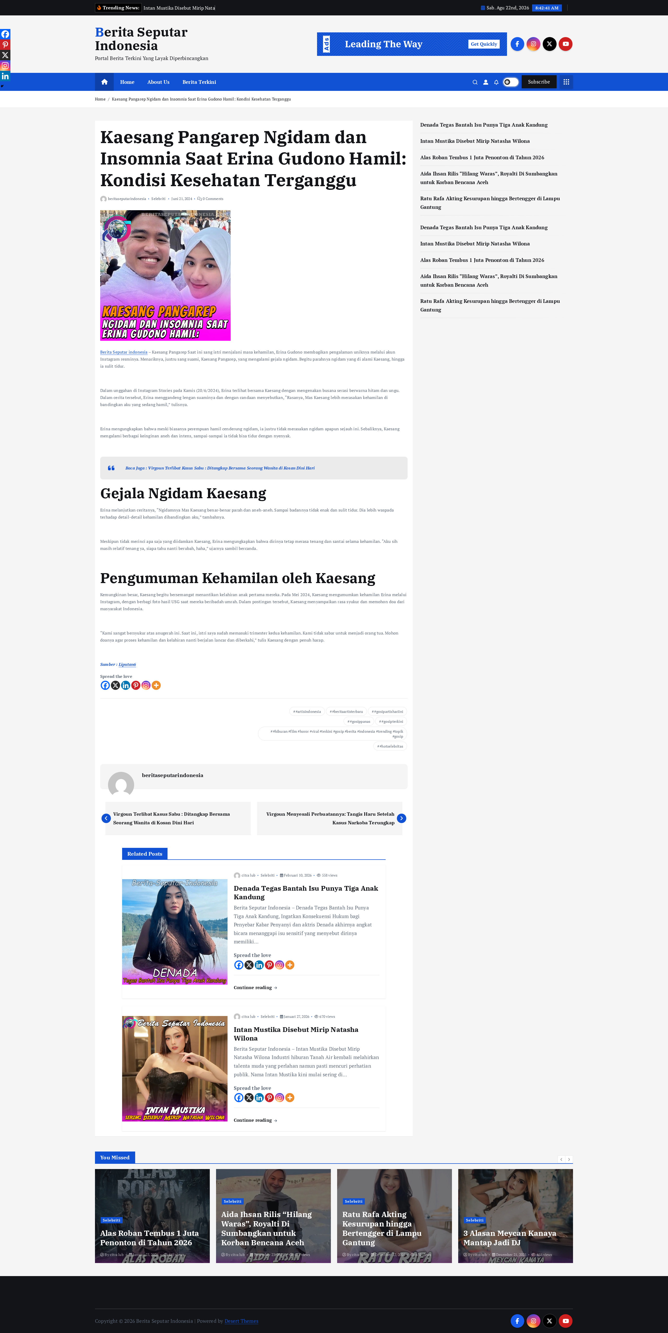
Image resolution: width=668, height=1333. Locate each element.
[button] (561, 1159)
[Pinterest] (135, 685)
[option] (152, 1216)
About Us (158, 82)
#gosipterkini (392, 721)
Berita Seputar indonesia (124, 352)
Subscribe (539, 81)
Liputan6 (127, 664)
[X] (115, 685)
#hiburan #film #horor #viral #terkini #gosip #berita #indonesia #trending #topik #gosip (338, 734)
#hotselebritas (391, 746)
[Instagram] (146, 685)
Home (127, 82)
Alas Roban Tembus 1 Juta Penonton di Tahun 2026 (482, 157)
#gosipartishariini (388, 711)
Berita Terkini (199, 82)
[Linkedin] (125, 685)
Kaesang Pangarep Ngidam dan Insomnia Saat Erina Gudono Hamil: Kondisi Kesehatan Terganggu (201, 99)
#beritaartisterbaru (347, 711)
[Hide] (2, 86)
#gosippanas (360, 721)
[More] (156, 685)
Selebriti (158, 198)
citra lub (248, 875)
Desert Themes (242, 1321)
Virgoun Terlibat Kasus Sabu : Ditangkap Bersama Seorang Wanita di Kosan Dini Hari (231, 468)
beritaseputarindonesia (127, 198)
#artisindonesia (308, 711)
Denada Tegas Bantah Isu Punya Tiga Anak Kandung (484, 124)
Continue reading (253, 987)
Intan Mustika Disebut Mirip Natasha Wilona (475, 141)
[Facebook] (105, 685)
